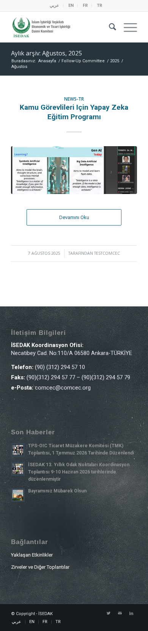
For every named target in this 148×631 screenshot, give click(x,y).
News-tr (74, 99)
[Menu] (126, 27)
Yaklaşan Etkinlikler (32, 555)
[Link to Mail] (120, 613)
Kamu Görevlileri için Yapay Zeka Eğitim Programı (74, 112)
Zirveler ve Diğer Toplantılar (40, 567)
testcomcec (107, 253)
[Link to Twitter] (108, 613)
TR (99, 5)
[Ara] (108, 27)
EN (71, 5)
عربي (54, 5)
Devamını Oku (74, 217)
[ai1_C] (74, 170)
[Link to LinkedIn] (131, 613)
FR (85, 5)
